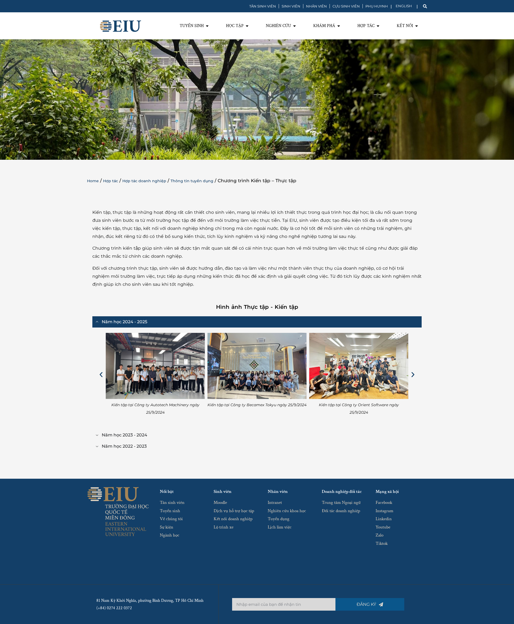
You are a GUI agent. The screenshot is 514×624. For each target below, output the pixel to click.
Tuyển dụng (278, 519)
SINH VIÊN (291, 6)
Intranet (275, 502)
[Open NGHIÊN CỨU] (294, 26)
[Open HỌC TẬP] (247, 26)
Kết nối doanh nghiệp (233, 519)
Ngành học (169, 535)
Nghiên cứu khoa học (287, 511)
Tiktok (382, 543)
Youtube (383, 527)
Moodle (220, 502)
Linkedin (384, 519)
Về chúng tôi (171, 519)
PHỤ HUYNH (376, 6)
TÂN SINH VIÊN (262, 6)
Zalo (379, 535)
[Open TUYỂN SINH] (207, 26)
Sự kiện (166, 527)
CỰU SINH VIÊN (346, 6)
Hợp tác (110, 180)
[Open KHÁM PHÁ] (339, 26)
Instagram (384, 511)
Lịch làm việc (280, 527)
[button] (101, 374)
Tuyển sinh (170, 511)
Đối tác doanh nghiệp (341, 511)
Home (93, 180)
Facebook (384, 502)
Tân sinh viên (172, 502)
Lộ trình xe (223, 527)
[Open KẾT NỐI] (416, 26)
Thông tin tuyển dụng (192, 180)
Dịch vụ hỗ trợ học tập (234, 511)
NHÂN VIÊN (316, 6)
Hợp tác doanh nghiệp (144, 180)
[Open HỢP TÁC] (378, 26)
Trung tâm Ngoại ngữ (341, 502)
